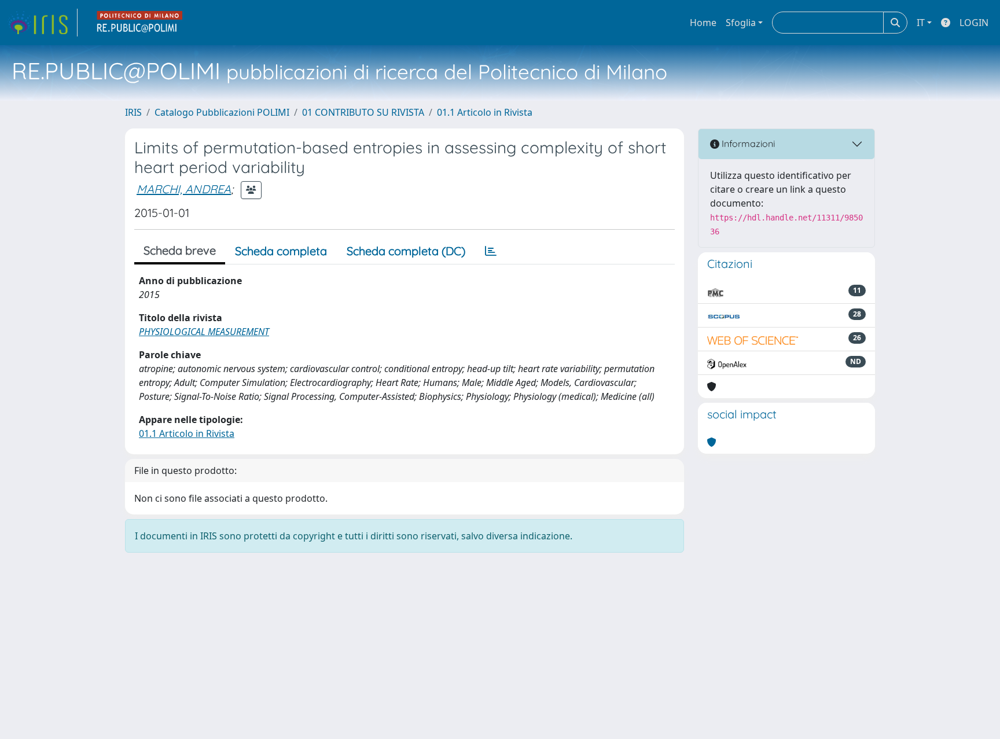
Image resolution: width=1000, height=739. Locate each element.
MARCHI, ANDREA (184, 189)
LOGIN (973, 22)
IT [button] (921, 22)
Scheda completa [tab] (281, 251)
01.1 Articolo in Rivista (484, 112)
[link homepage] (42, 22)
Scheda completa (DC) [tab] (406, 251)
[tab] (490, 251)
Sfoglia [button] (741, 22)
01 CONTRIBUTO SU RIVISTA (363, 112)
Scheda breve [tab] (180, 250)
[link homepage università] (140, 22)
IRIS (133, 112)
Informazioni (747, 143)
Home (703, 22)
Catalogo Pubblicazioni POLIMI (222, 112)
